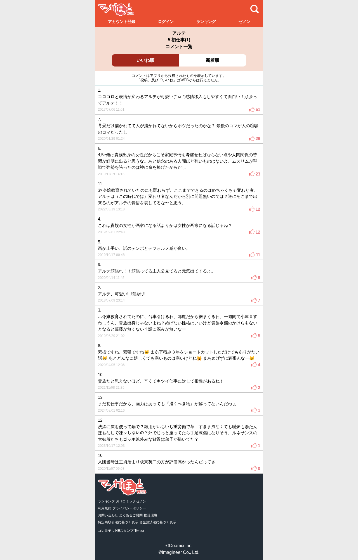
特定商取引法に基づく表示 (118, 522)
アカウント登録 (121, 21)
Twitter (139, 531)
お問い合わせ (108, 515)
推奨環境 (150, 515)
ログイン (166, 21)
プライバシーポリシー (129, 508)
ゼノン (244, 21)
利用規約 (104, 508)
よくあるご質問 (131, 515)
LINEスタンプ (122, 531)
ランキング (206, 21)
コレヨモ (104, 531)
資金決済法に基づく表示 (157, 522)
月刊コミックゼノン (131, 501)
